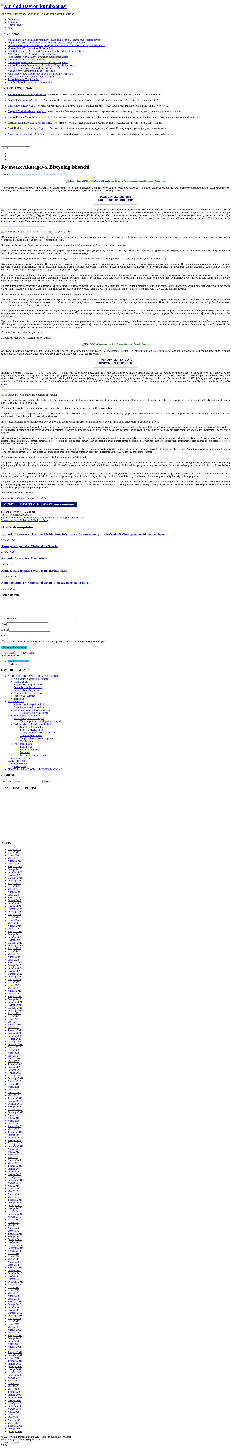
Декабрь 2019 (15, 1070)
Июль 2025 (13, 886)
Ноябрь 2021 (14, 1005)
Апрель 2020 (14, 1058)
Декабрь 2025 (15, 872)
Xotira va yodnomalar (31, 735)
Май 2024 (13, 923)
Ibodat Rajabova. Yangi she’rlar (23, 79)
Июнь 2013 (13, 1290)
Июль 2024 (13, 917)
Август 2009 (14, 1377)
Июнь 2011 (13, 1344)
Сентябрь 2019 (15, 1078)
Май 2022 (13, 988)
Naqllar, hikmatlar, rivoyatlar (34, 755)
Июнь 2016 (13, 1188)
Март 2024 (13, 928)
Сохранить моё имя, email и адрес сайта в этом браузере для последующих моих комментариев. (55, 641)
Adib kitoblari (21, 681)
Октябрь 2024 (15, 908)
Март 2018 (13, 1129)
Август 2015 (14, 1216)
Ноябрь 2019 (14, 1072)
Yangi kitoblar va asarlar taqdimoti (37, 738)
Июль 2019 (13, 1084)
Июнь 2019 (13, 1086)
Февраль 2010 (15, 1360)
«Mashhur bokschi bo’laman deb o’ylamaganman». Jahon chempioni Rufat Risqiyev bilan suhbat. (56, 45)
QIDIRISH (13, 663)
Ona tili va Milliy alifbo (31, 727)
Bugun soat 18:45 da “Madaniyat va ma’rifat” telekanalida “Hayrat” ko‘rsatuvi (46, 42)
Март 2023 (13, 959)
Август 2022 (14, 979)
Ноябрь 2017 (14, 1140)
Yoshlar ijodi (26, 741)
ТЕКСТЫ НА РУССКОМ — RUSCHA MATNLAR (35, 769)
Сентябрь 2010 (15, 1355)
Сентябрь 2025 (15, 880)
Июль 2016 (13, 1185)
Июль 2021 (13, 1016)
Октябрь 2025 (15, 877)
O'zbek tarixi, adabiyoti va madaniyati (32, 724)
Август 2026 (14, 849)
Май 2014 (13, 1259)
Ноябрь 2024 (14, 906)
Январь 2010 (14, 1363)
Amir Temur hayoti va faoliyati (29, 707)
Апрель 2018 (14, 1126)
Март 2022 (13, 993)
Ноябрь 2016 (14, 1174)
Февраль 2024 (15, 931)
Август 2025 (14, 883)
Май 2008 (13, 1417)
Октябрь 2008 (15, 1403)
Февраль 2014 (15, 1267)
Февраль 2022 (15, 996)
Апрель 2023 (14, 956)
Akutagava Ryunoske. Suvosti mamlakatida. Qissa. (34, 570)
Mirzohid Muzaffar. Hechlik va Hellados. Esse (31, 48)
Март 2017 (13, 1163)
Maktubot (25, 752)
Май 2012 (13, 1327)
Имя (3, 624)
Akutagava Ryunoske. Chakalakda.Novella (29, 546)
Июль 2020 (13, 1050)
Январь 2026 (14, 869)
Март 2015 (13, 1231)
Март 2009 (13, 1389)
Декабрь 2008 (15, 1397)
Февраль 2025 (15, 897)
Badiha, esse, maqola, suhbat (28, 684)
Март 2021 (13, 1027)
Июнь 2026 (13, 855)
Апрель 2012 (14, 1329)
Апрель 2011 (14, 1346)
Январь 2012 (14, 1338)
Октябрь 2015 (15, 1211)
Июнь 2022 (13, 985)
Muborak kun (20, 763)
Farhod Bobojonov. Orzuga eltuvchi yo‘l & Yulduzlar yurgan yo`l (40, 73)
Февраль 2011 (15, 1352)
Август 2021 (14, 1013)
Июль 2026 (13, 852)
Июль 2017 (13, 1151)
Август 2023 (14, 948)
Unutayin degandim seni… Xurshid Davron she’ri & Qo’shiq (38, 62)
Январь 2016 (14, 1202)
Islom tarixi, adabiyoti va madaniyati (32, 710)
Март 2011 (13, 1349)
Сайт (4, 635)
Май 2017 (13, 1157)
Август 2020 (14, 1047)
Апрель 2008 (14, 1420)
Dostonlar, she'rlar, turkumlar (28, 687)
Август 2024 (14, 914)
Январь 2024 (14, 934)
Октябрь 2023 (15, 942)
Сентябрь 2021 (15, 1010)
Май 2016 (13, 1191)
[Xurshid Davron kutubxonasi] (34, 6)
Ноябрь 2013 (14, 1276)
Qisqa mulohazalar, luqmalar (28, 693)
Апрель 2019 (14, 1092)
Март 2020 (13, 1061)
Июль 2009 (13, 1380)
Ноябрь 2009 (14, 1369)
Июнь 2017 (13, 1154)
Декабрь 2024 (15, 903)
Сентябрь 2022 (15, 976)
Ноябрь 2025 (14, 875)
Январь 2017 (14, 1168)
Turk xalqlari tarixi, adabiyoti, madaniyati (40, 721)
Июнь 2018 (13, 1120)
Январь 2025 (14, 900)
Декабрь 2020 (15, 1036)
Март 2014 (13, 1264)
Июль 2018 (13, 1118)
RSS (10, 27)
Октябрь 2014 (15, 1245)
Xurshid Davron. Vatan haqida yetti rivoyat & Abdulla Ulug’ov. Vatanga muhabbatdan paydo (54, 39)
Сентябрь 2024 (15, 911)
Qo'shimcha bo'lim (23, 744)
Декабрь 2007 (15, 1431)
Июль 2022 (13, 982)
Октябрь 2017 (15, 1143)
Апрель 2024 (14, 925)
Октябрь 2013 (15, 1279)
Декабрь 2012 (15, 1307)
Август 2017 (14, 1149)
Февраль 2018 (15, 1132)
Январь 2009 (14, 1394)
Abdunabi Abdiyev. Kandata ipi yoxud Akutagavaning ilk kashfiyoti (45, 582)
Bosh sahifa (13, 19)
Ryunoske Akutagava (20, 514)
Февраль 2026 (15, 866)
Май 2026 (13, 858)
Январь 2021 (14, 1033)
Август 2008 (14, 1409)
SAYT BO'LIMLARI (18, 661)
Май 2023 (13, 954)
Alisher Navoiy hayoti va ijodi (29, 704)
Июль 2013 (13, 1287)
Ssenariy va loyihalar (24, 695)
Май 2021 (13, 1021)
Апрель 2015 (14, 1228)
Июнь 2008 (13, 1414)
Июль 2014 (13, 1253)
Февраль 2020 (15, 1064)
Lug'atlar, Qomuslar (30, 749)
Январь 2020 (14, 1067)
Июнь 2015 (13, 1222)
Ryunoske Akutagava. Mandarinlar (24, 558)
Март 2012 (13, 1332)
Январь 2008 (14, 1428)
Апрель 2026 (14, 860)
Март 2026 (13, 863)
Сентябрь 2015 (15, 1214)
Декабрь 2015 (15, 1205)
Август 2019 (14, 1081)
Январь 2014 (14, 1270)
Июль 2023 (13, 951)
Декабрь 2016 (15, 1171)
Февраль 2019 (15, 1098)
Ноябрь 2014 (14, 1242)
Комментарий (8, 618)
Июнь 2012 (13, 1324)
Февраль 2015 (15, 1233)
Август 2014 (14, 1250)
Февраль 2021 (15, 1030)
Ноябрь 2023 (14, 940)
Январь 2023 (14, 965)
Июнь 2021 (13, 1019)
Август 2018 (14, 1115)
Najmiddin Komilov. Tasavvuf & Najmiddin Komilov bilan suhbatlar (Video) (46, 51)
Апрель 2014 (14, 1262)
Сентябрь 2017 (15, 1146)
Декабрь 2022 (15, 968)
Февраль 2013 (15, 1301)
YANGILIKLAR (16, 760)
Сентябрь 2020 (15, 1044)
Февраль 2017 (15, 1166)
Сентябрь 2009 (15, 1375)
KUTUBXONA (16, 701)
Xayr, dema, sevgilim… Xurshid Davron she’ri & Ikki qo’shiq (38, 68)
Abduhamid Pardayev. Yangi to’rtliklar (27, 59)
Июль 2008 (13, 1411)
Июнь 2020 (13, 1053)
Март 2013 (13, 1298)
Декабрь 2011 (15, 1341)
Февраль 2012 (15, 1335)
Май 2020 (13, 1055)
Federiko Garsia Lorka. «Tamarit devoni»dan (30, 82)
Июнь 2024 (13, 920)
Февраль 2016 (15, 1199)
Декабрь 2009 (15, 1366)
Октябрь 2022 (15, 973)
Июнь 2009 (13, 1383)
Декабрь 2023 (15, 937)
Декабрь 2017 (15, 1137)
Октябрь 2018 (15, 1109)
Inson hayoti (26, 746)
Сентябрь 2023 (15, 945)
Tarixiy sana (20, 766)
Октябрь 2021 (15, 1007)
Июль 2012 (13, 1321)
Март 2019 (13, 1095)
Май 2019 (13, 1089)
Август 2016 (14, 1183)
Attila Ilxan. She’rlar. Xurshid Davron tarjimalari (32, 54)
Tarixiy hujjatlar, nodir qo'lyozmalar (37, 732)
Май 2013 (13, 1293)
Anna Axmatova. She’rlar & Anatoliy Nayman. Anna (34, 76)
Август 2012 (14, 1318)
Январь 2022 (14, 999)
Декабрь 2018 (15, 1103)
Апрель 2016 (14, 1194)
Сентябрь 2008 (15, 1406)
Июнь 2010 (13, 1358)
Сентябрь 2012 (15, 1315)
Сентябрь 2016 (15, 1180)
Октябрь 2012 (15, 1312)
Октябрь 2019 (15, 1075)
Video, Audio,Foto (23, 758)
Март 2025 (13, 894)
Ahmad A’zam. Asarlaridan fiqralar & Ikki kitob (31, 71)
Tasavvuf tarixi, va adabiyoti (34, 712)
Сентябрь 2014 (15, 1247)
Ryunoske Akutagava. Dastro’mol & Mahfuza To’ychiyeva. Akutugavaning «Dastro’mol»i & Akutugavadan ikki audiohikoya (83, 534)
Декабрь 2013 (15, 1273)
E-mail (4, 629)
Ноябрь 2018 (14, 1106)
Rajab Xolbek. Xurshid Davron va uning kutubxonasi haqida (38, 56)
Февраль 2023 (15, 962)
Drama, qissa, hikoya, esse (27, 690)
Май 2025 (13, 889)
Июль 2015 (13, 1219)
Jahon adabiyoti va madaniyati (30, 174)
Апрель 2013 (14, 1296)
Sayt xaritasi (14, 22)
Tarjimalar (19, 698)
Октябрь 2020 (15, 1041)
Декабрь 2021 (15, 1002)
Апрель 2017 (14, 1160)
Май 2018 (13, 1123)
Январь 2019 (14, 1101)
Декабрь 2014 (15, 1239)
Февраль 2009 (15, 1392)
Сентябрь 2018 (15, 1112)
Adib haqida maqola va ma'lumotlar (31, 679)
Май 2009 (13, 1386)
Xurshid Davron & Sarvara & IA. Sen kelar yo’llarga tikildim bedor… (42, 65)
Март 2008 (13, 1423)
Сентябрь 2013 (15, 1281)
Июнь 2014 (13, 1256)
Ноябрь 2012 (14, 1310)
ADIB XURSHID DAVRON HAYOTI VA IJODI (33, 676)
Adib (11, 174)
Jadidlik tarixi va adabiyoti (27, 715)
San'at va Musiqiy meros (32, 729)
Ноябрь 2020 (14, 1038)
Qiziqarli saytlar (15, 25)
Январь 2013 (14, 1304)
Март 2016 (13, 1197)
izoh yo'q (62, 174)
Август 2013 (14, 1284)
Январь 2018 (14, 1134)
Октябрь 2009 (15, 1372)
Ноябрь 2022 (14, 971)
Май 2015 (13, 1225)
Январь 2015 (14, 1236)
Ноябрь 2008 (14, 1400)
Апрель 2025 (14, 892)
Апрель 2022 (14, 990)
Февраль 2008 (15, 1425)
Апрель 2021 (14, 1024)
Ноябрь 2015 (14, 1208)
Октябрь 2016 (15, 1177)
